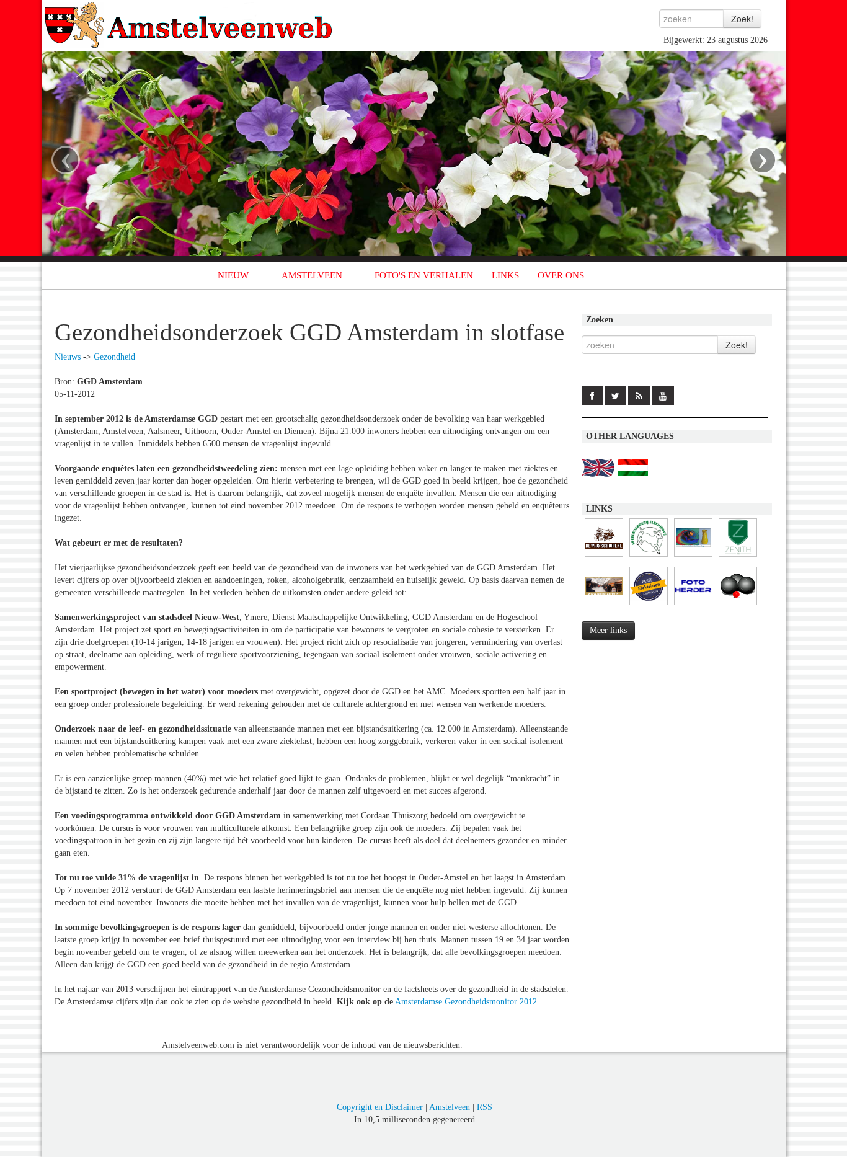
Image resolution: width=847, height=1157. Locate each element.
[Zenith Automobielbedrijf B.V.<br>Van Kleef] (738, 557)
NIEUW (233, 275)
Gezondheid (114, 356)
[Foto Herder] (693, 605)
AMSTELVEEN (312, 275)
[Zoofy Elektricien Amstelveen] (648, 605)
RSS (484, 1107)
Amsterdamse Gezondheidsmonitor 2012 (466, 1001)
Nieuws (68, 356)
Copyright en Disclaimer (380, 1107)
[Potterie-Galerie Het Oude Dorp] (693, 557)
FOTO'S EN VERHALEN (424, 275)
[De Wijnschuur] (604, 557)
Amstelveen (449, 1107)
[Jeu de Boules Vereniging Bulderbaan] (738, 605)
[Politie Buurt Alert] (604, 605)
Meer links (608, 630)
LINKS (505, 275)
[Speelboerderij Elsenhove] (648, 557)
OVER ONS (561, 275)
